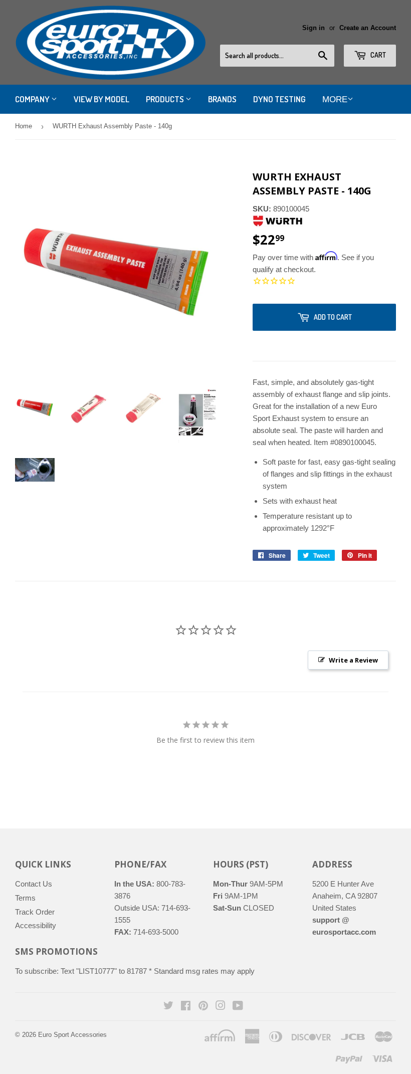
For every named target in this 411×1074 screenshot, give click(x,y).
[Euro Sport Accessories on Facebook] (185, 1006)
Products (165, 99)
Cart (377, 55)
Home (23, 126)
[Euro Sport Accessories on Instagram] (221, 1006)
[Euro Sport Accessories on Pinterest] (203, 1006)
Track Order (35, 912)
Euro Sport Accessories (72, 1034)
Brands (222, 99)
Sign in (313, 28)
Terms (25, 898)
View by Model (101, 99)
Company (33, 99)
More (334, 99)
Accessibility (35, 925)
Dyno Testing (279, 99)
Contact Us (33, 884)
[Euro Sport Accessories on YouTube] (238, 1006)
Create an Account (367, 28)
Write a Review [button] (353, 660)
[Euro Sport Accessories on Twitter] (168, 1006)
